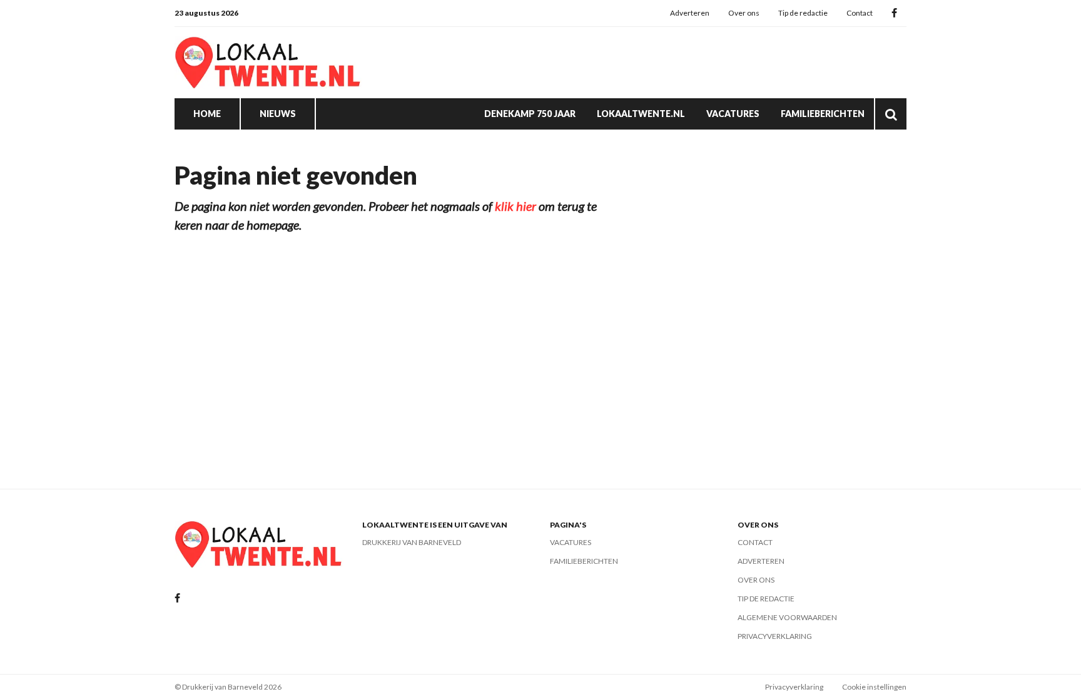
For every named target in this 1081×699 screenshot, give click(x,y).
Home (207, 113)
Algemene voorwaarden (787, 617)
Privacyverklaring (775, 636)
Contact (859, 13)
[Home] (268, 62)
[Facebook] (894, 13)
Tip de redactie (803, 13)
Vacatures (732, 113)
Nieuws (278, 113)
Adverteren (689, 13)
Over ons (743, 13)
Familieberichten (823, 113)
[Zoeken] (890, 114)
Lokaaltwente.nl (641, 113)
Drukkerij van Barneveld (411, 542)
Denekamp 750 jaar (530, 113)
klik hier (515, 205)
